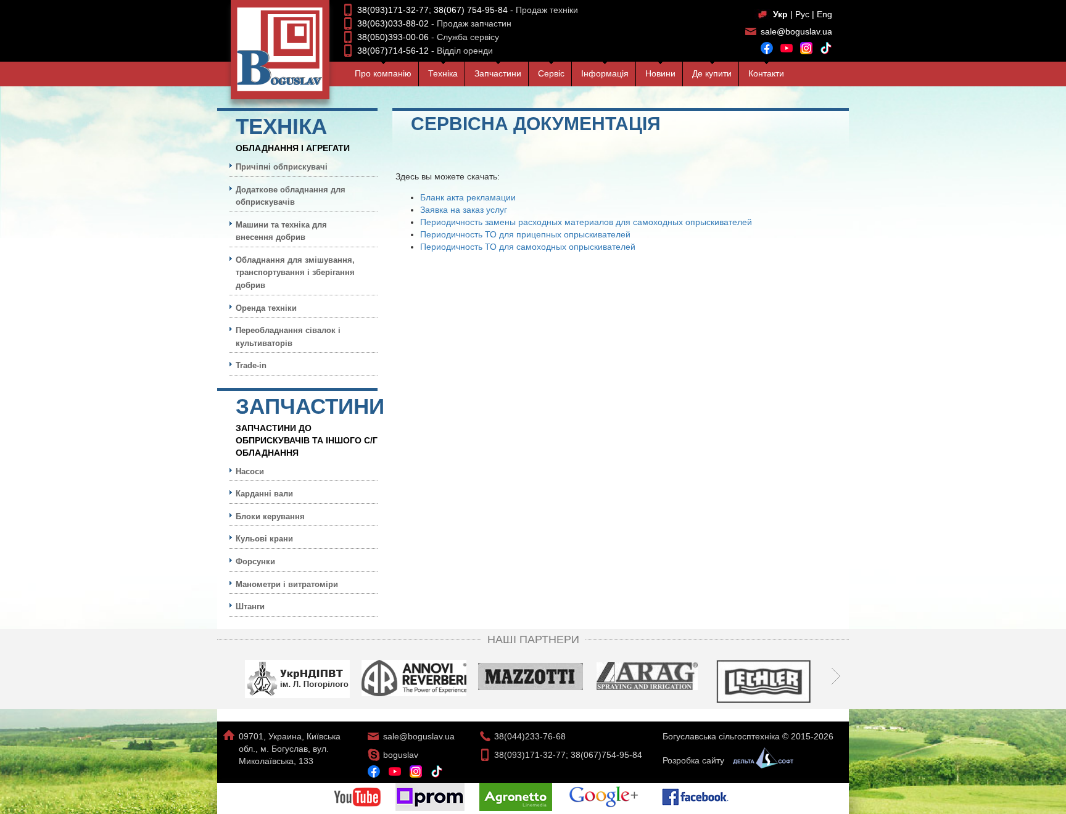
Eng (824, 14)
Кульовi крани (264, 538)
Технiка (443, 73)
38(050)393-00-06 (393, 37)
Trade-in (251, 365)
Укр (780, 14)
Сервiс (551, 73)
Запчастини (497, 73)
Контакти (766, 73)
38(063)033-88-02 (393, 23)
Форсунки (255, 561)
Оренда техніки (266, 308)
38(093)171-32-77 (393, 10)
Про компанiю (383, 73)
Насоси (250, 471)
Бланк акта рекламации (468, 197)
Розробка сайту (695, 760)
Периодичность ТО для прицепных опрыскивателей (525, 234)
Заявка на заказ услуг (463, 210)
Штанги (250, 606)
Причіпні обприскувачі (282, 166)
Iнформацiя (605, 73)
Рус (802, 14)
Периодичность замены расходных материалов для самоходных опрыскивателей (586, 222)
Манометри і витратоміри (287, 584)
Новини (660, 73)
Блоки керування (270, 516)
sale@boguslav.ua (796, 31)
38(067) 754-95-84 (471, 10)
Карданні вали (264, 493)
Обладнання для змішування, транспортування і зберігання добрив (295, 272)
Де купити (712, 73)
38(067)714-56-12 (393, 51)
